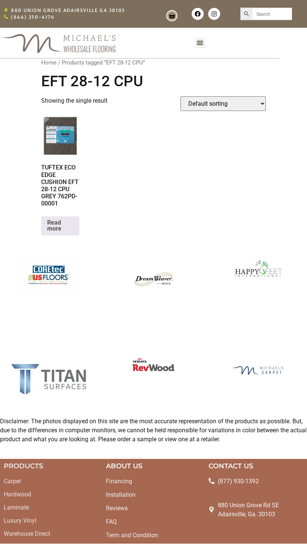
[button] (200, 43)
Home (49, 62)
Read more (54, 225)
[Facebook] (198, 14)
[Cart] (171, 15)
